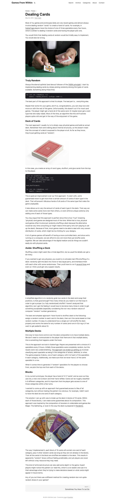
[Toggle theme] (34, 2)
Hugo (65, 497)
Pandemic (79, 406)
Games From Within (22, 2)
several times (81, 264)
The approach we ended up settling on (66, 350)
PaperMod (70, 497)
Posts (33, 11)
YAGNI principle (74, 84)
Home (27, 11)
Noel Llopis (38, 18)
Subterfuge (29, 28)
